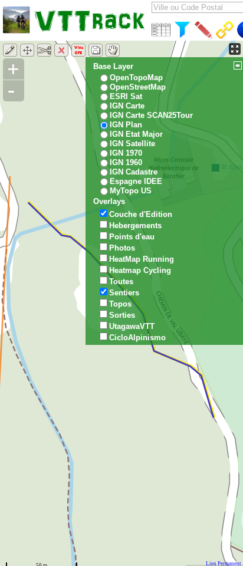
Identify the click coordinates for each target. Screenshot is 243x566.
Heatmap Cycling (140, 270)
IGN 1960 (126, 162)
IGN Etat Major (136, 134)
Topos (120, 304)
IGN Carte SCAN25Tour (151, 115)
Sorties (122, 315)
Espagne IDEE (136, 181)
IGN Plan (126, 124)
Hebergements (135, 225)
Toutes (121, 281)
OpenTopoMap (136, 77)
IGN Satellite (132, 143)
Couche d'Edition (140, 214)
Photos (122, 247)
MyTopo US (131, 190)
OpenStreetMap (138, 87)
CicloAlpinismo (137, 337)
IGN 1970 (126, 153)
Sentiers (124, 292)
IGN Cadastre (133, 171)
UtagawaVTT (132, 326)
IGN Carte (127, 105)
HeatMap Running (141, 259)
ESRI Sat (126, 96)
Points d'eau (132, 236)
